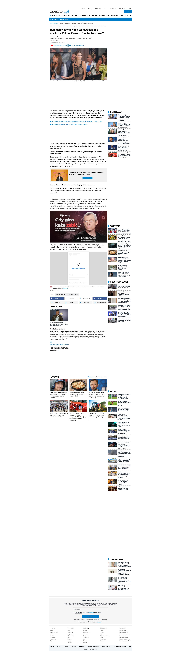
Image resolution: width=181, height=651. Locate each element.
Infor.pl (51, 630)
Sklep (130, 8)
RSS (130, 646)
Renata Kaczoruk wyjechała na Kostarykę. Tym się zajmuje (69, 124)
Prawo (101, 630)
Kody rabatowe (86, 632)
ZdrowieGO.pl (113, 8)
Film (84, 639)
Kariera (74, 646)
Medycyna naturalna (104, 635)
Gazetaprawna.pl (54, 632)
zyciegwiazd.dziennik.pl (60, 26)
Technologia (70, 632)
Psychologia (103, 639)
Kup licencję (65, 288)
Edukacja (85, 634)
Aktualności (64, 19)
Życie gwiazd (54, 19)
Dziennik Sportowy (88, 23)
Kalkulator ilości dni (123, 632)
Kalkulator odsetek (123, 637)
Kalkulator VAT (122, 635)
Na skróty (52, 628)
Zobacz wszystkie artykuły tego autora (59, 344)
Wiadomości (70, 635)
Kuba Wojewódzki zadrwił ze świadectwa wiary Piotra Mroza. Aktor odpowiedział (59, 324)
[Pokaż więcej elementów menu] (131, 16)
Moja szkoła (86, 635)
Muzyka (85, 640)
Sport (69, 637)
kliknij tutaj (99, 622)
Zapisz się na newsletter (78, 45)
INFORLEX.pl (98, 8)
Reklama (66, 646)
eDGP (51, 634)
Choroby (102, 637)
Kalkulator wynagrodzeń (124, 640)
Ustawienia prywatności (119, 646)
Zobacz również (87, 178)
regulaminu (91, 612)
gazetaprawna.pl (122, 8)
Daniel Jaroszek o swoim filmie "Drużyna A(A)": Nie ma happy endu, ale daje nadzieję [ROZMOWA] (86, 173)
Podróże (69, 640)
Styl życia (102, 640)
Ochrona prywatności (93, 646)
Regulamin (81, 646)
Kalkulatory (122, 628)
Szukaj (129, 11)
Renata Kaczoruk (73, 294)
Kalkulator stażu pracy (124, 634)
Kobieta (85, 630)
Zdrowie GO (67, 23)
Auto (69, 630)
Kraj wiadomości (101, 377)
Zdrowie (69, 639)
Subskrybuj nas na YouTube (60, 45)
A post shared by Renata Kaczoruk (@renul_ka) (79, 282)
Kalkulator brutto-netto (124, 639)
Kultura (85, 642)
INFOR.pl (83, 8)
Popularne (91, 377)
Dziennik (51, 26)
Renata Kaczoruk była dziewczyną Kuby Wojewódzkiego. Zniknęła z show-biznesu (76, 121)
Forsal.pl (52, 635)
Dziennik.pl (71, 628)
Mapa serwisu (106, 646)
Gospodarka (70, 634)
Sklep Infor (52, 640)
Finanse (102, 632)
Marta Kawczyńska (71, 37)
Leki (101, 634)
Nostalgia (61, 23)
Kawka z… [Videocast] (77, 23)
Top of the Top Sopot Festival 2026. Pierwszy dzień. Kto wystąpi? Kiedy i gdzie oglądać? (59, 349)
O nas (58, 646)
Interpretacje (53, 639)
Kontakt (52, 646)
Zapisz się (90, 617)
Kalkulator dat (122, 630)
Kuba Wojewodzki (61, 294)
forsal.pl (90, 8)
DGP (105, 8)
